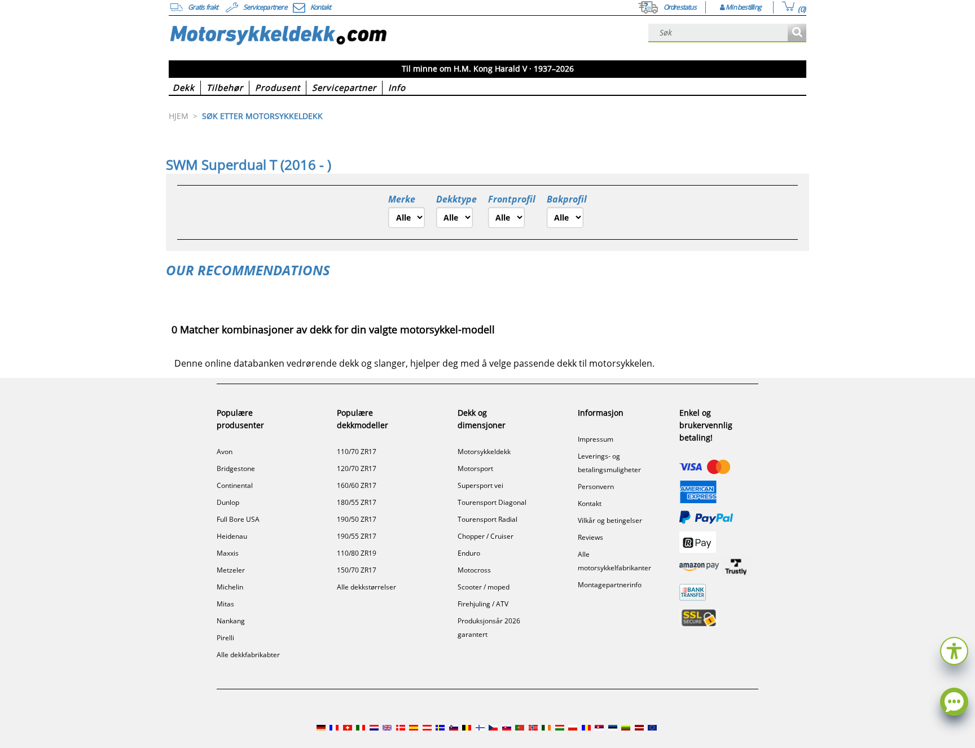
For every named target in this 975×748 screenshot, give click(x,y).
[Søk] (797, 33)
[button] (954, 649)
